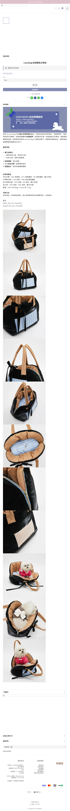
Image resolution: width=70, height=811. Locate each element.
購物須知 (41, 765)
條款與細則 (41, 771)
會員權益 (41, 768)
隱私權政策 (41, 770)
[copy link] (42, 98)
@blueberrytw (20, 776)
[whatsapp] (38, 98)
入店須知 (21, 773)
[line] (31, 98)
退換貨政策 (41, 767)
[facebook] (35, 98)
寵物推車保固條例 (39, 773)
